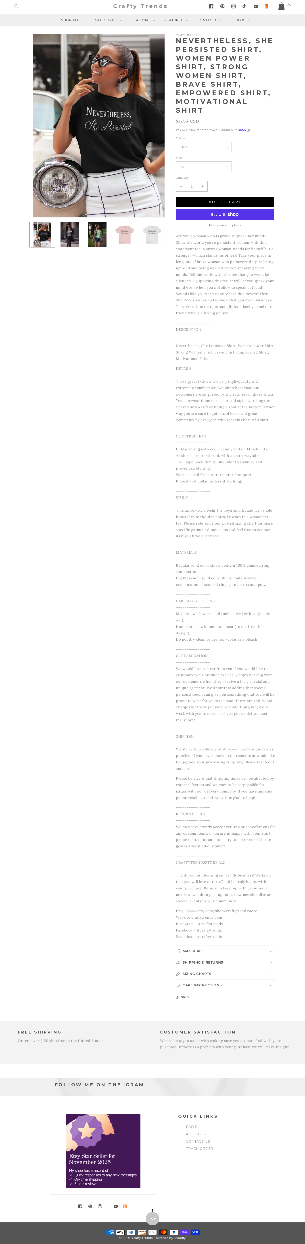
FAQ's (191, 1127)
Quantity (182, 178)
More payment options (225, 225)
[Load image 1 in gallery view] (42, 234)
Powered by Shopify (170, 1238)
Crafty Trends (142, 1238)
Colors (181, 138)
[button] (16, 6)
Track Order (199, 1148)
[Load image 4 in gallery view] (124, 234)
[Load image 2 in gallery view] (69, 234)
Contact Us (198, 1141)
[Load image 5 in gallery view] (152, 234)
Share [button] (185, 997)
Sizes (179, 158)
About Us (196, 1134)
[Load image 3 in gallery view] (97, 234)
